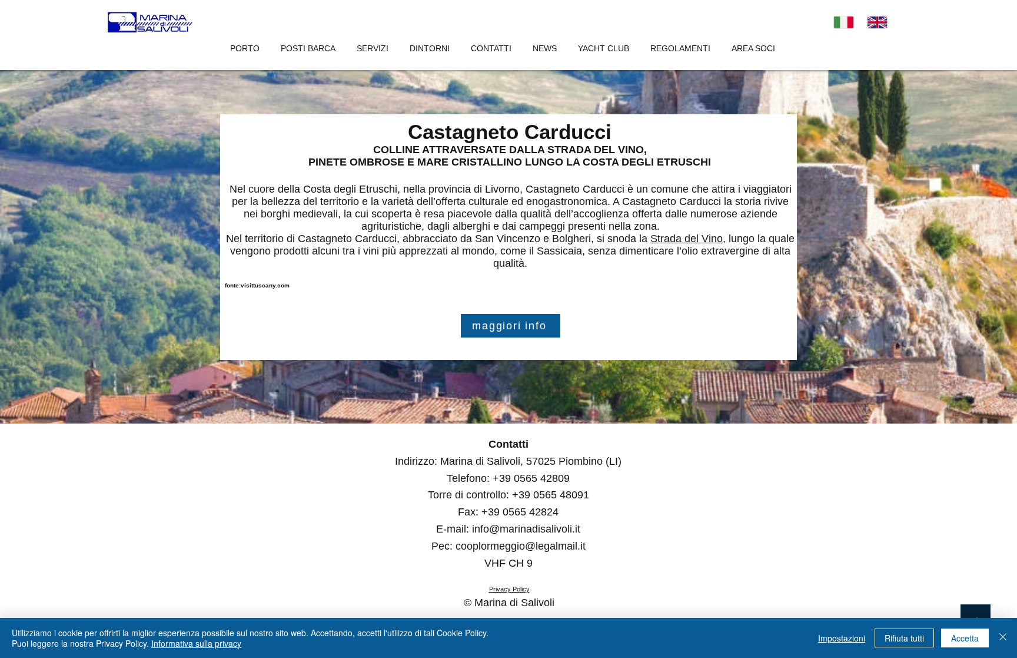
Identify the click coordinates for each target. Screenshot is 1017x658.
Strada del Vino (686, 238)
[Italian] (843, 22)
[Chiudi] (1003, 638)
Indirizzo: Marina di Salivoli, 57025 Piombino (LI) (508, 461)
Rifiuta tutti (904, 638)
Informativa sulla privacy (196, 643)
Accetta (965, 638)
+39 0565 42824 (520, 512)
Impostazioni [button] (841, 638)
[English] (877, 22)
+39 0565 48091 (550, 495)
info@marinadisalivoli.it (526, 529)
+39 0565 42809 (531, 478)
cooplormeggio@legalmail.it (521, 546)
